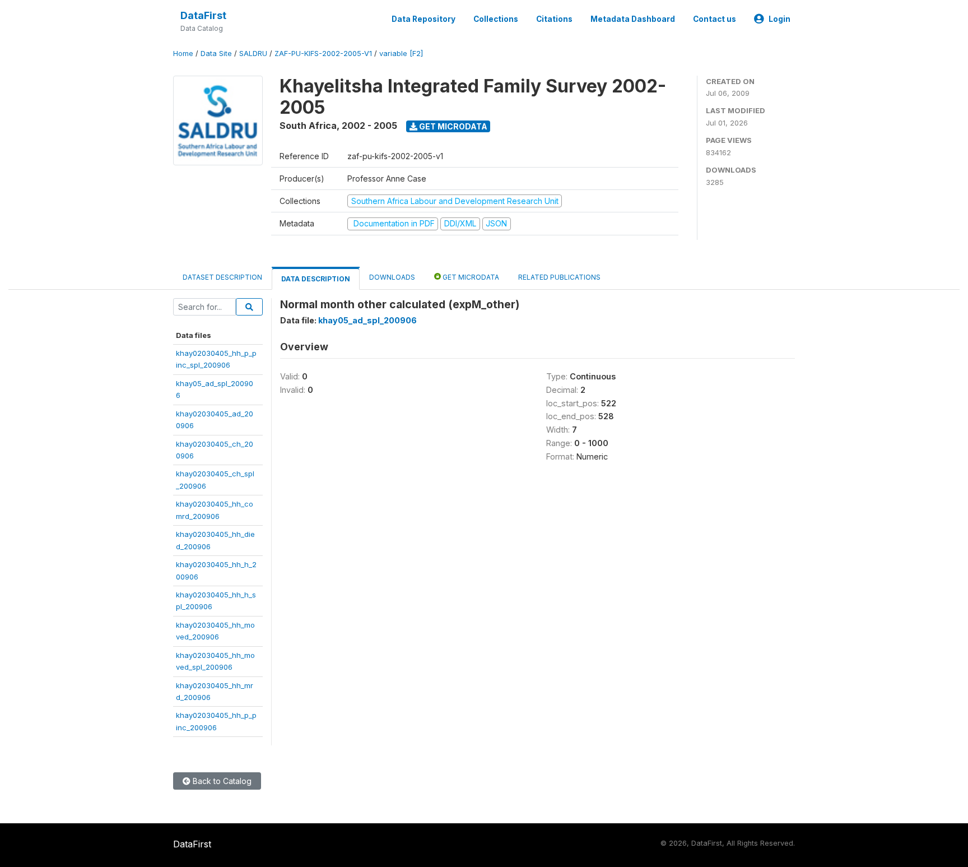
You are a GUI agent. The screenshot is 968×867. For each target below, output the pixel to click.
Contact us (714, 19)
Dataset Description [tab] (222, 277)
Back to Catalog (221, 781)
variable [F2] (401, 53)
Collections (495, 19)
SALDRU (253, 53)
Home (183, 53)
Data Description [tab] (315, 279)
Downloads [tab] (392, 277)
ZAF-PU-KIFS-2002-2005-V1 (323, 53)
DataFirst (203, 15)
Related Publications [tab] (559, 277)
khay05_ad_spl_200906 (367, 320)
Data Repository (423, 19)
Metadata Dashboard (632, 19)
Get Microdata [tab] (470, 277)
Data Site (216, 53)
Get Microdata (452, 126)
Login (779, 19)
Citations (554, 19)
